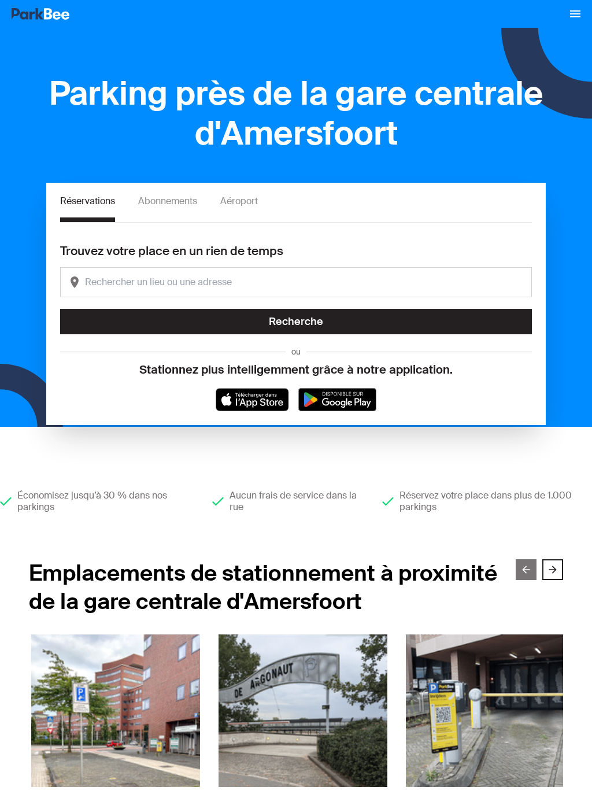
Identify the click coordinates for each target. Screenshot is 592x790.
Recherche (296, 321)
